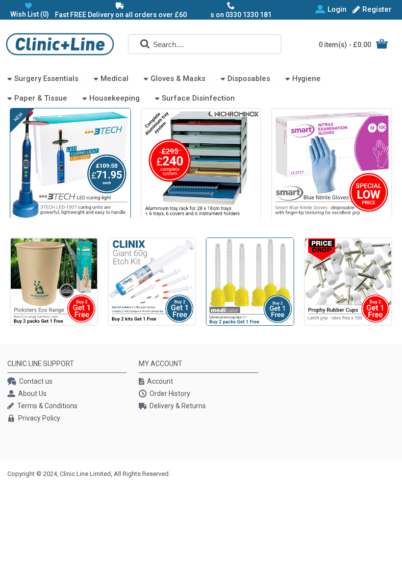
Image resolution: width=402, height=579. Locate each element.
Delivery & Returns (178, 406)
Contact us (35, 381)
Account (160, 381)
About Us (32, 393)
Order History (170, 393)
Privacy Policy (39, 418)
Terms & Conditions (47, 406)
